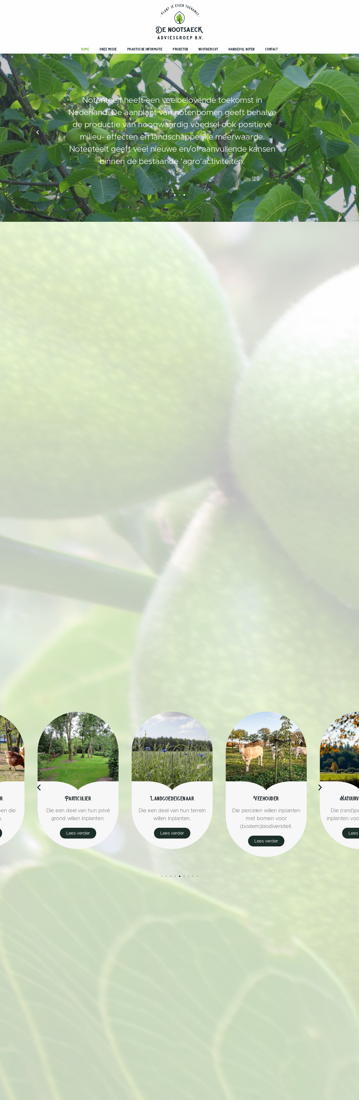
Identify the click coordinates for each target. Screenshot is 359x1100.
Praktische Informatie (145, 49)
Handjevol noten (242, 49)
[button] (175, 195)
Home (85, 49)
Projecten (180, 49)
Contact (271, 49)
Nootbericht (208, 49)
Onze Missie (108, 49)
